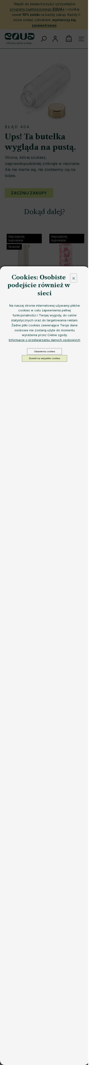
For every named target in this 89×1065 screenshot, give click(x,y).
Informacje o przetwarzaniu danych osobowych (44, 340)
